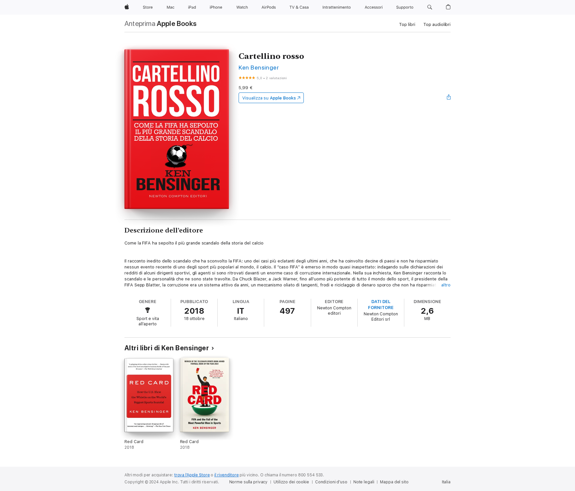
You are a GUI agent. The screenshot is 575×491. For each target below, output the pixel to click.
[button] (430, 7)
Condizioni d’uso (331, 482)
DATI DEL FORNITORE (380, 304)
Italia (446, 482)
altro (446, 284)
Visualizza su (268, 97)
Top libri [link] (407, 24)
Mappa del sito (394, 482)
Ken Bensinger (259, 67)
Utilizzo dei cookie (291, 482)
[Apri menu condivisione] (449, 97)
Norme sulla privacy (248, 482)
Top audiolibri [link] (437, 24)
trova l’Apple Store (192, 475)
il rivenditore (226, 475)
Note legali (363, 482)
